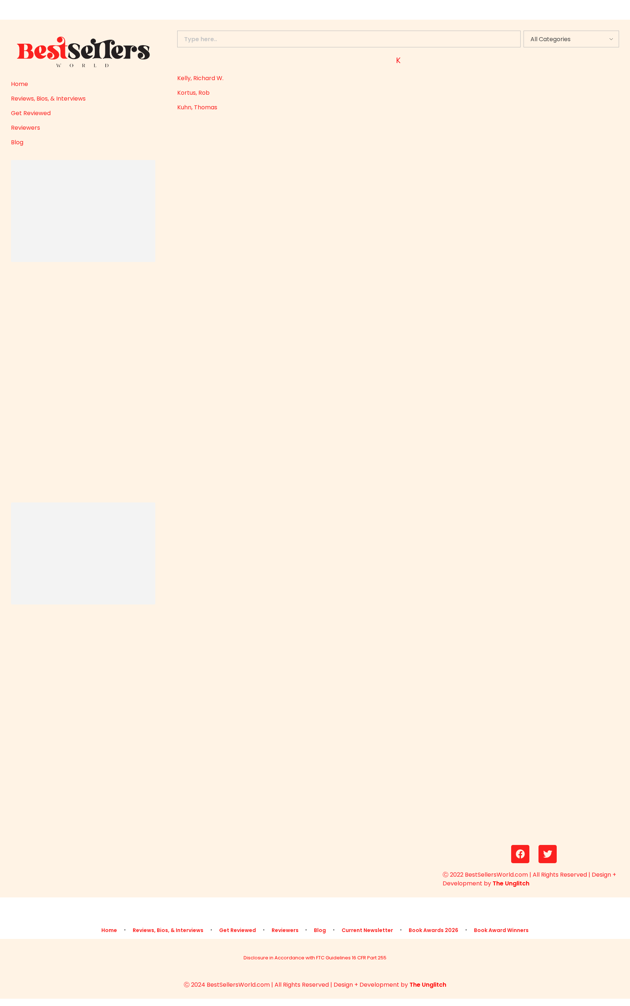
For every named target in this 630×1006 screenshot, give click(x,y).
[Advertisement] (79, 212)
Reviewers (25, 128)
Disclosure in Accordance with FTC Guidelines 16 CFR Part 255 (315, 957)
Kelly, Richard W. (200, 78)
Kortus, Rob (193, 93)
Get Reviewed (31, 113)
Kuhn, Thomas (197, 107)
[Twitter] (547, 854)
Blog (17, 142)
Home (19, 84)
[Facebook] (520, 854)
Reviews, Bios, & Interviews (48, 98)
